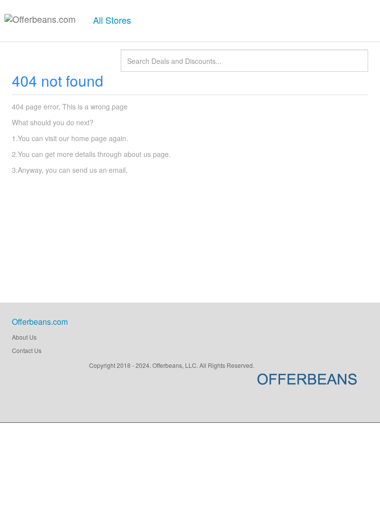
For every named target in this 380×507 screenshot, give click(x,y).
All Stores (112, 19)
